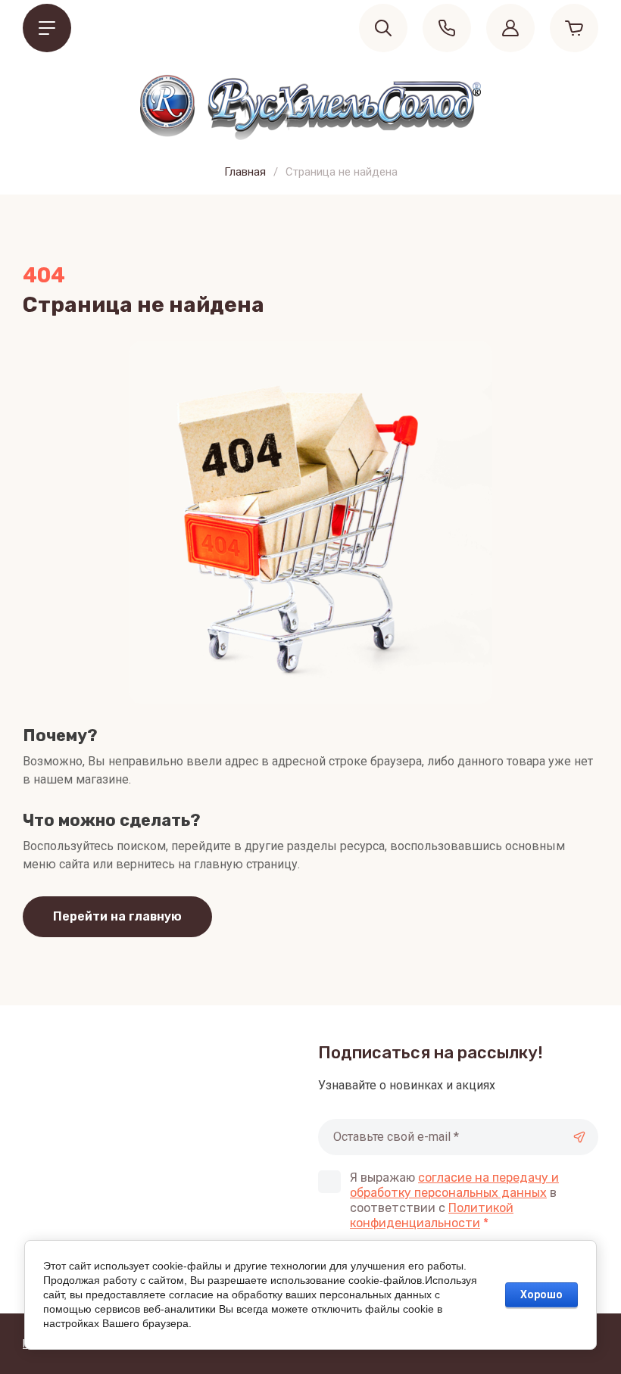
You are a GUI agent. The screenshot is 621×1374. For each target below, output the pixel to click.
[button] (47, 28)
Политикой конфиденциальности (431, 1215)
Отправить (579, 1137)
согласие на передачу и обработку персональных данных (454, 1185)
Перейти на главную (117, 916)
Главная (245, 172)
